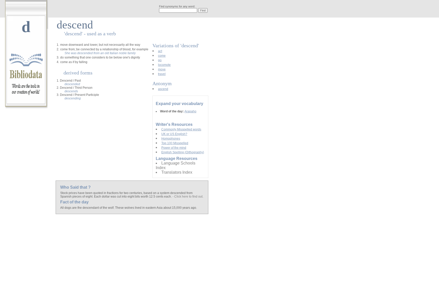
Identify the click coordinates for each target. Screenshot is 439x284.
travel (162, 74)
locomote (164, 65)
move (162, 69)
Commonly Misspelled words (181, 129)
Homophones (170, 138)
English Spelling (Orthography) (182, 152)
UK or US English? (174, 134)
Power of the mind (173, 148)
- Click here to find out (187, 196)
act (160, 51)
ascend (163, 89)
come (162, 55)
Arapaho (190, 111)
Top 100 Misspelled (174, 143)
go (160, 60)
